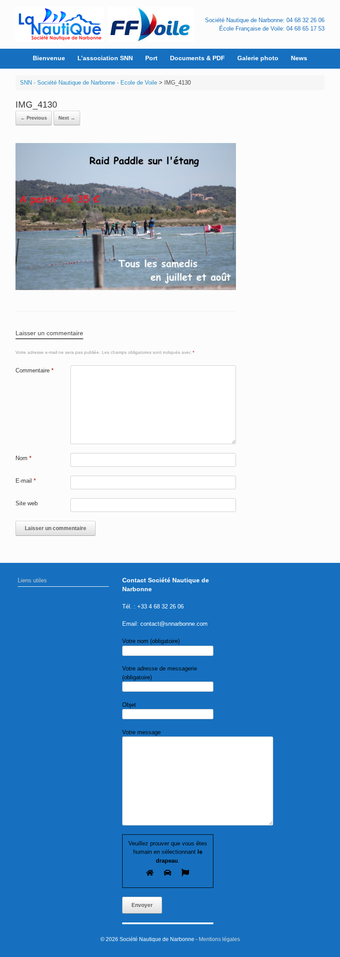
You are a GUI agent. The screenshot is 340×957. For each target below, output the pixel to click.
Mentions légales (219, 939)
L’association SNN (105, 58)
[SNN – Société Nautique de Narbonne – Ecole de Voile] (59, 24)
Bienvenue (49, 58)
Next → (66, 117)
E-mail (25, 480)
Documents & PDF (197, 58)
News (299, 58)
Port (151, 58)
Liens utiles (32, 580)
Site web (26, 503)
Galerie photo (257, 58)
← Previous (33, 117)
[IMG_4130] (125, 288)
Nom (23, 458)
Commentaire (34, 370)
